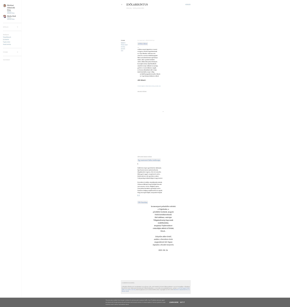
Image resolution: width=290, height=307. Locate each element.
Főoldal (129, 8)
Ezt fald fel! (6, 39)
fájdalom (123, 43)
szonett (123, 48)
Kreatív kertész (7, 44)
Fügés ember (6, 42)
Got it (182, 302)
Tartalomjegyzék (138, 8)
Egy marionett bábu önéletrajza (149, 160)
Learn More (173, 302)
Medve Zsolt (124, 44)
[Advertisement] (156, 25)
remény (123, 46)
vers (122, 50)
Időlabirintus (137, 4)
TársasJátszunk (7, 37)
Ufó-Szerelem (142, 202)
